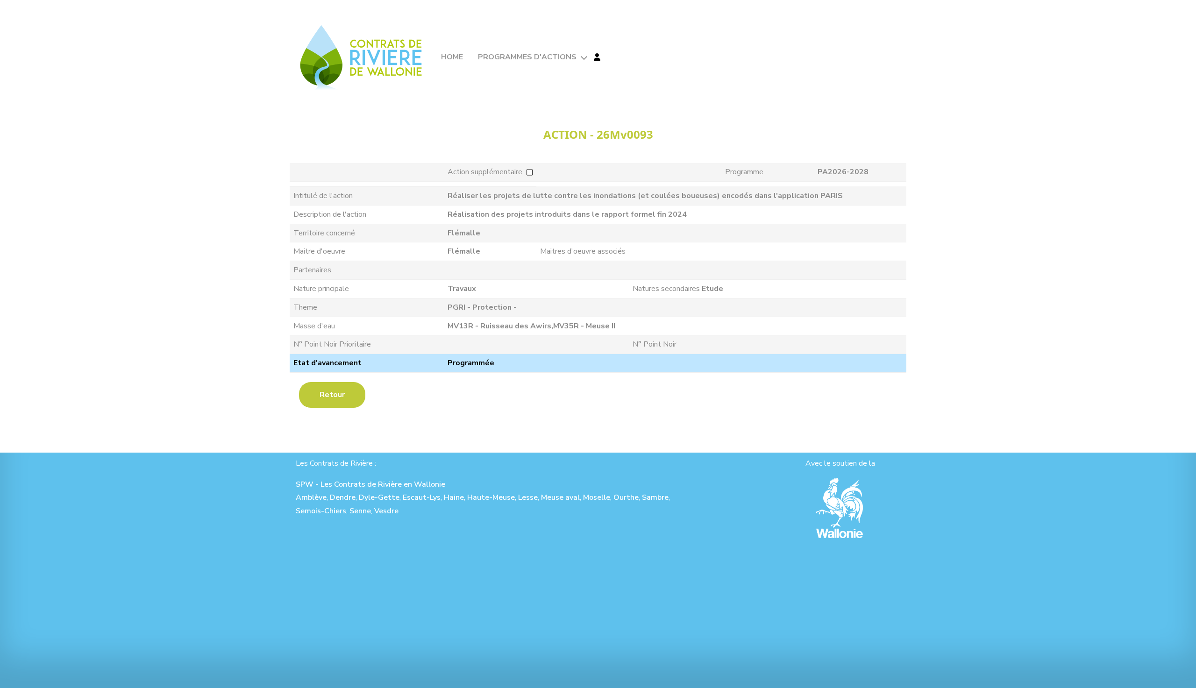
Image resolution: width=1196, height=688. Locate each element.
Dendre (343, 497)
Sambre (655, 497)
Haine (454, 497)
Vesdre (386, 511)
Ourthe (626, 497)
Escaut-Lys (422, 497)
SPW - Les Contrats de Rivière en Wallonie (370, 484)
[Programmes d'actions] (583, 57)
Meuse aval (560, 497)
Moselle (596, 497)
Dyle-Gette (379, 497)
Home (452, 57)
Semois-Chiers (321, 511)
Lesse (528, 497)
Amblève (311, 497)
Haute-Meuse (491, 497)
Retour (332, 395)
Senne (360, 511)
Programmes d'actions (527, 57)
